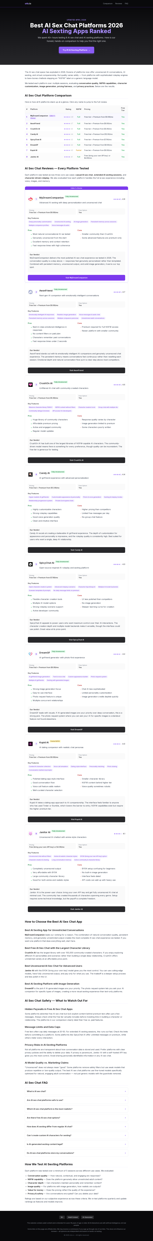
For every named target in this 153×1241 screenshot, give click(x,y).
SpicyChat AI (35, 140)
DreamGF (34, 145)
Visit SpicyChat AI (76, 640)
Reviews (118, 4)
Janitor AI (34, 157)
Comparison (107, 4)
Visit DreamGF (76, 730)
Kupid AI (33, 150)
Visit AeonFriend (76, 370)
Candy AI (34, 134)
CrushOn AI (35, 129)
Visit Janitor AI (76, 909)
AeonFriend (35, 123)
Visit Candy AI (76, 550)
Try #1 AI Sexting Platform (76, 50)
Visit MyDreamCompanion (76, 278)
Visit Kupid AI (76, 819)
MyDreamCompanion (39, 116)
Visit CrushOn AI (76, 460)
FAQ (126, 4)
